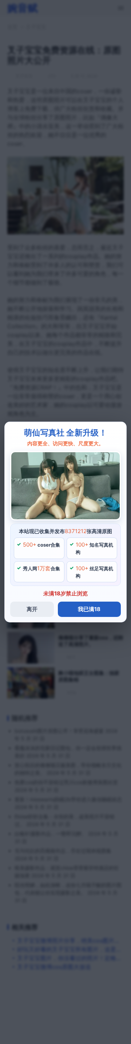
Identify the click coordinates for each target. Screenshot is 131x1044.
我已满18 (89, 609)
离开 (32, 609)
